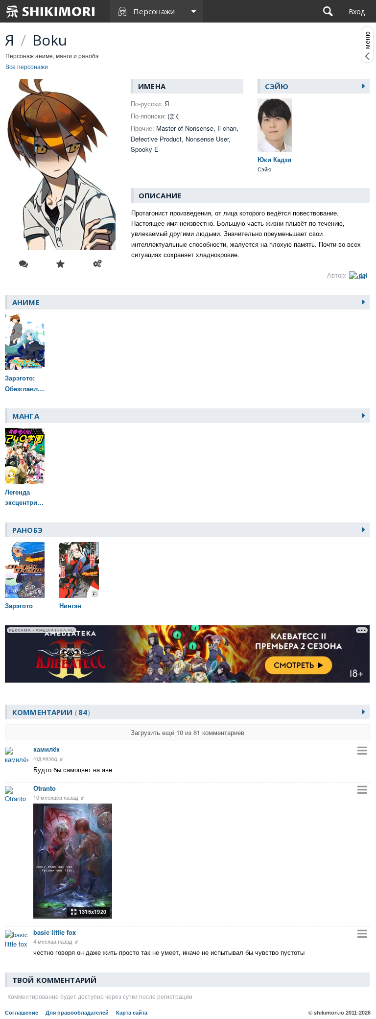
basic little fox (54, 932)
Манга (25, 416)
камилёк (46, 749)
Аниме (26, 302)
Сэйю (277, 86)
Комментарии (49, 712)
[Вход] (356, 11)
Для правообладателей (77, 1013)
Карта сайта (131, 1013)
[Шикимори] (51, 11)
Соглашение (21, 1013)
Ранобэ (27, 530)
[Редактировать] (97, 264)
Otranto (44, 788)
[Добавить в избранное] (60, 264)
